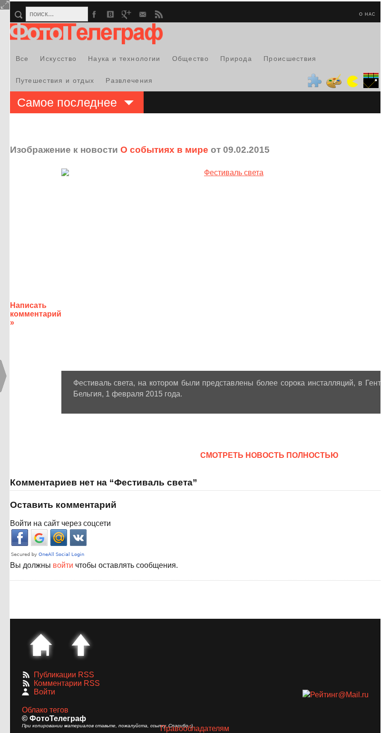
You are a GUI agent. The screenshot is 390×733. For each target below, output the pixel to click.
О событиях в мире (164, 150)
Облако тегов (45, 710)
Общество (190, 58)
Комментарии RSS (67, 683)
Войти (44, 692)
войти (63, 565)
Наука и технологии (124, 58)
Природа (236, 58)
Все (22, 58)
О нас (367, 14)
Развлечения (129, 80)
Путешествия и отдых (55, 80)
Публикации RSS (64, 675)
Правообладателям (194, 728)
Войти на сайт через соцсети (60, 523)
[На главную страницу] (41, 645)
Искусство (58, 58)
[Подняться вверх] (81, 645)
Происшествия (290, 58)
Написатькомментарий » (35, 314)
